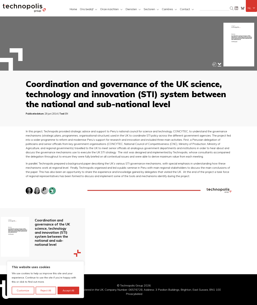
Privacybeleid (134, 294)
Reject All (46, 290)
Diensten (131, 9)
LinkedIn (236, 8)
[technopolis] (24, 11)
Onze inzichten (109, 9)
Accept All (68, 290)
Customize (23, 290)
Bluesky (242, 8)
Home (73, 9)
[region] (45, 279)
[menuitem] (251, 8)
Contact (185, 9)
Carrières (167, 9)
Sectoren (149, 9)
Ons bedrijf (86, 9)
